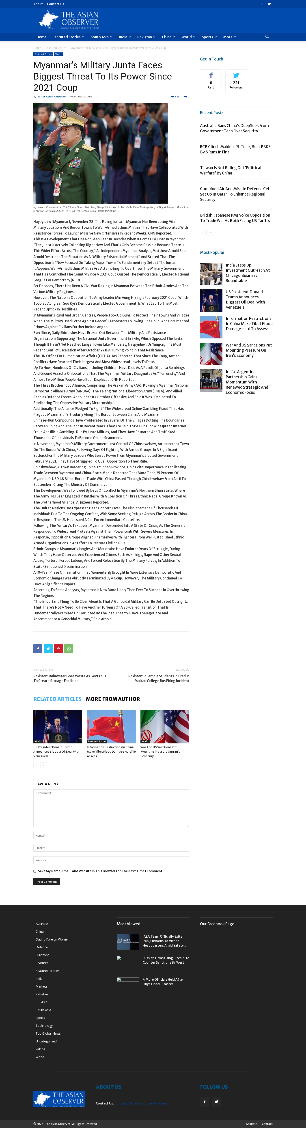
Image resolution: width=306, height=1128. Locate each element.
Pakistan (144, 37)
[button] (267, 37)
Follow (236, 73)
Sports (207, 37)
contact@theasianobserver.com (140, 1103)
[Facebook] (262, 4)
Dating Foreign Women (52, 939)
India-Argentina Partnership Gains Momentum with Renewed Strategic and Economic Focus (247, 382)
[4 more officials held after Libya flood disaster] (128, 985)
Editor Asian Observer (51, 96)
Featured (42, 963)
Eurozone (43, 955)
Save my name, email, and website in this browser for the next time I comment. (100, 871)
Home (41, 37)
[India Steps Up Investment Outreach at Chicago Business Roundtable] (211, 274)
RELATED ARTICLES (57, 699)
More (228, 37)
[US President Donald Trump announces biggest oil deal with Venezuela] (57, 726)
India (123, 37)
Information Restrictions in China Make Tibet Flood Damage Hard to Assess (111, 751)
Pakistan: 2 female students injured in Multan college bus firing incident (158, 678)
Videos (40, 1049)
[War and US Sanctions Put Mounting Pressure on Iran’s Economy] (164, 726)
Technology (44, 1025)
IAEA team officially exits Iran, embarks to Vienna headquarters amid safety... (164, 940)
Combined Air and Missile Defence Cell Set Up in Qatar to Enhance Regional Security (235, 194)
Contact (267, 1124)
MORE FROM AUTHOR (113, 699)
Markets (41, 986)
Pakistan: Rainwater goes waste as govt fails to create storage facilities (69, 678)
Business (42, 923)
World (186, 37)
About (38, 4)
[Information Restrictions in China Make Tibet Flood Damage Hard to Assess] (111, 726)
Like (211, 73)
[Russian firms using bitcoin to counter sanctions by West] (128, 963)
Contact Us (55, 4)
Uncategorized (46, 1041)
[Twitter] (269, 4)
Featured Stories (67, 37)
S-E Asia (41, 1002)
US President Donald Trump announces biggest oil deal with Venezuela (56, 751)
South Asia (100, 37)
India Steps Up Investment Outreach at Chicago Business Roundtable (248, 273)
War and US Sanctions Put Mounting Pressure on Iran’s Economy (160, 751)
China (166, 37)
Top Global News (48, 1033)
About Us (252, 1124)
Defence (42, 947)
